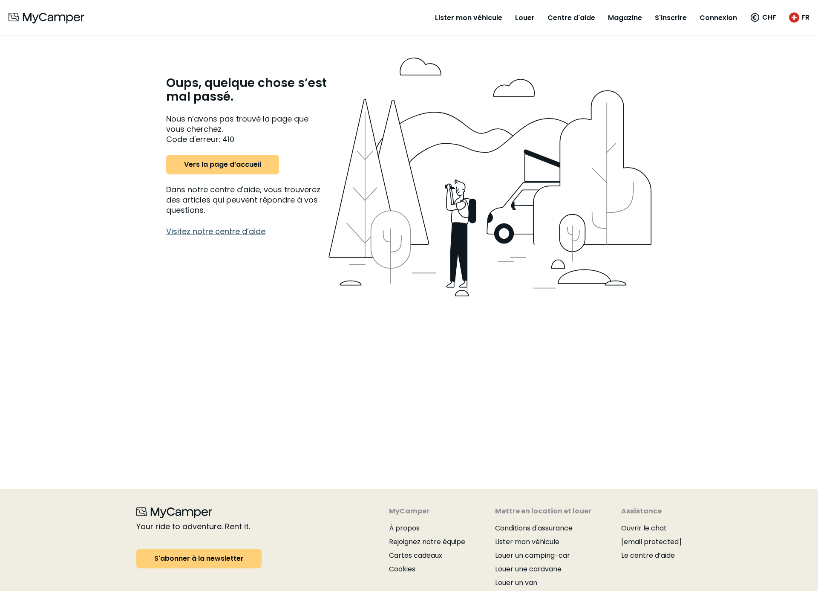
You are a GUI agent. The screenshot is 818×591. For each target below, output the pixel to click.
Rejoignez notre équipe (427, 542)
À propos (404, 528)
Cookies (402, 569)
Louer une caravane (528, 569)
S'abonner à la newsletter (199, 558)
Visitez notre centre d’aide (215, 231)
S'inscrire (671, 18)
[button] (763, 17)
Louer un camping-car (532, 555)
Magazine (625, 18)
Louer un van (516, 583)
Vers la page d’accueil (222, 164)
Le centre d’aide (648, 555)
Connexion (718, 18)
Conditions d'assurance (534, 528)
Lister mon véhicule (468, 18)
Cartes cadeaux (415, 555)
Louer (525, 18)
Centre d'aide (571, 18)
